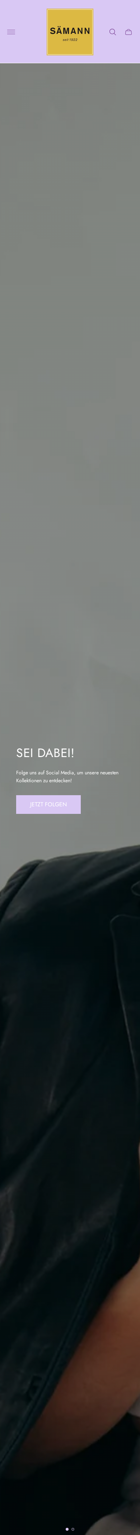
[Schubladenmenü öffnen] (11, 32)
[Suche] (113, 32)
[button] (67, 1529)
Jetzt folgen (48, 804)
